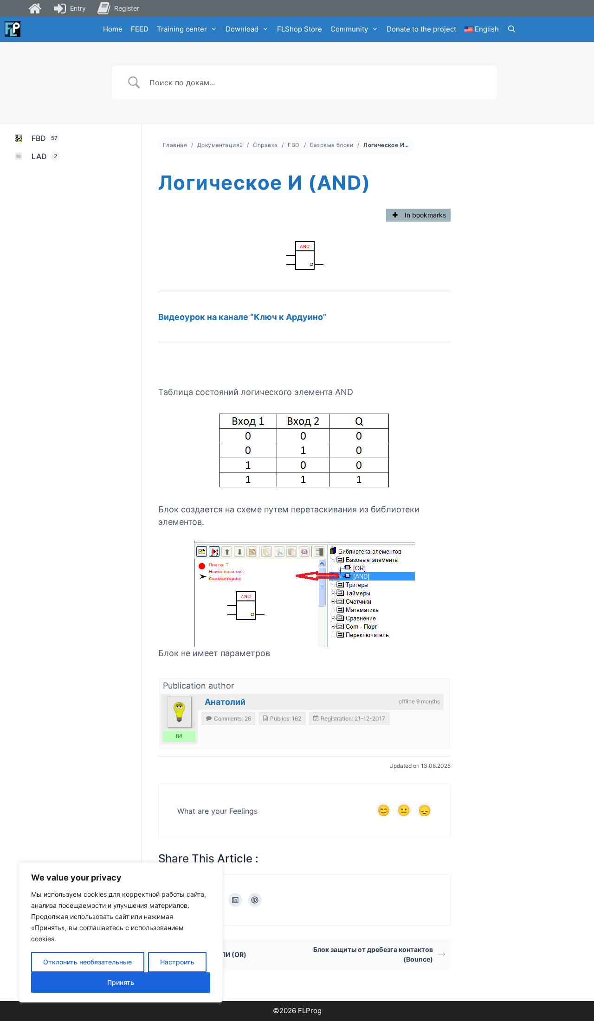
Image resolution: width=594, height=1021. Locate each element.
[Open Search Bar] (511, 29)
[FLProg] (12, 29)
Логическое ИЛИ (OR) (211, 954)
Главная (175, 144)
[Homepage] (35, 8)
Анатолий (225, 702)
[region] (121, 932)
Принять (120, 982)
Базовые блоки (331, 144)
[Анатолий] (179, 712)
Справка (265, 144)
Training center (182, 29)
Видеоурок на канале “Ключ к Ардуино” (242, 317)
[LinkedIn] (235, 900)
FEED (139, 29)
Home (113, 29)
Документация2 (220, 144)
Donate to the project (421, 29)
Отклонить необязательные (87, 962)
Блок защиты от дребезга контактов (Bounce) (373, 954)
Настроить (177, 962)
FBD (293, 144)
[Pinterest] (255, 900)
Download (242, 29)
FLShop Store (299, 29)
